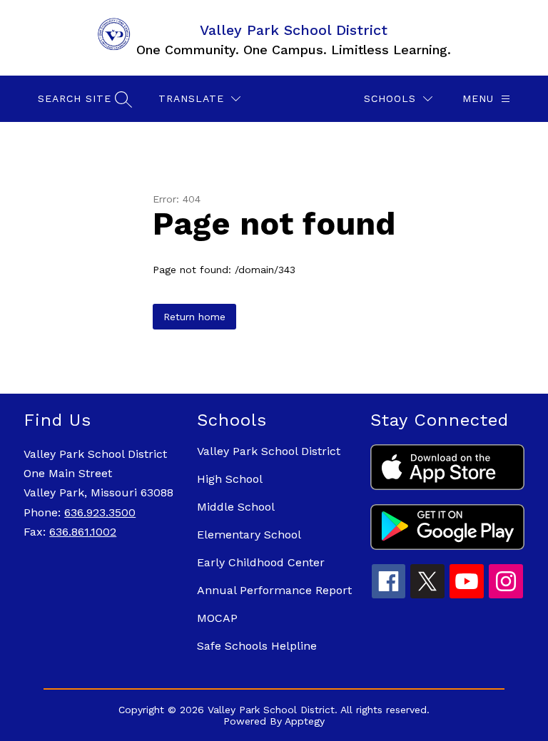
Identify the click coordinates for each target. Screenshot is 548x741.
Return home (194, 316)
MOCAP (217, 618)
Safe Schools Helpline (257, 646)
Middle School (236, 506)
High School (230, 479)
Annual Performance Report (274, 590)
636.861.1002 (82, 531)
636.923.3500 (100, 512)
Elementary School (249, 534)
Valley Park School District (268, 451)
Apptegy (305, 721)
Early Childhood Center (261, 562)
